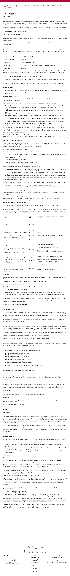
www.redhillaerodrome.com (9, 406)
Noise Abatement (35, 562)
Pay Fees (17, 6)
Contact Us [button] (63, 5)
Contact (57, 565)
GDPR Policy (35, 571)
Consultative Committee (56, 557)
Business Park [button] (55, 5)
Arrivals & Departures (57, 555)
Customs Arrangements (35, 563)
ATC (35, 567)
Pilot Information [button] (35, 5)
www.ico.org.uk (14, 72)
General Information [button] (45, 5)
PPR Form (35, 560)
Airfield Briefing (35, 555)
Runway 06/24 (35, 565)
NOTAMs (35, 568)
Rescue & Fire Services (35, 570)
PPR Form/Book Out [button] (24, 5)
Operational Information (35, 557)
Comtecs (65, 573)
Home (13, 5)
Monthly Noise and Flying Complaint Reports (57, 562)
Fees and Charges (35, 559)
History (57, 563)
